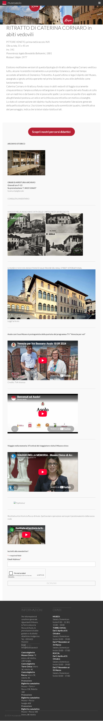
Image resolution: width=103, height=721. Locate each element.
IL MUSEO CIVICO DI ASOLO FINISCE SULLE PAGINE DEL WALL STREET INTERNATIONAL (45, 268)
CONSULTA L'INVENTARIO (18, 199)
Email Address (14, 559)
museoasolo (14, 3)
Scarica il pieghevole (16, 191)
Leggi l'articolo (13, 321)
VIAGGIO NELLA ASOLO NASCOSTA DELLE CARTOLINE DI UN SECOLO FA (38, 212)
